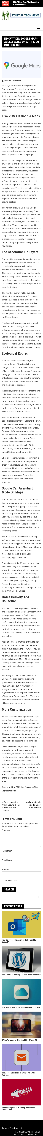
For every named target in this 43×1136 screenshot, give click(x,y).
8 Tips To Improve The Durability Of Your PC (19, 1040)
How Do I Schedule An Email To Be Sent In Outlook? (19, 941)
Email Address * (9, 860)
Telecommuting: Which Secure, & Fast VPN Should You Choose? (11, 806)
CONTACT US (32, 1134)
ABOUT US (19, 1134)
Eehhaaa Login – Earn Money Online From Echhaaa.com (18, 1109)
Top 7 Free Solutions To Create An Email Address (18, 1074)
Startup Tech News (12, 80)
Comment (6, 830)
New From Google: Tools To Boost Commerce (33, 805)
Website (5, 869)
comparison (33, 427)
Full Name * (7, 850)
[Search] (38, 897)
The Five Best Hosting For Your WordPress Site (21, 975)
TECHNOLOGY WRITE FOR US (27, 1132)
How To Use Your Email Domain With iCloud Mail (25, 3)
